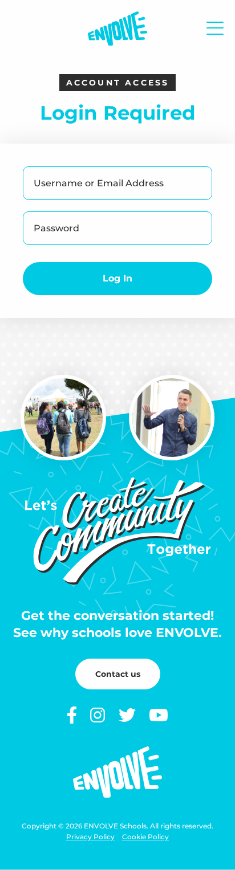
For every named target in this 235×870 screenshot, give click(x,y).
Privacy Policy (90, 836)
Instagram (97, 715)
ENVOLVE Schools (117, 28)
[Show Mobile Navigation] (215, 28)
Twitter (127, 715)
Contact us (117, 674)
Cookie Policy (145, 836)
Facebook (71, 715)
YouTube (158, 715)
